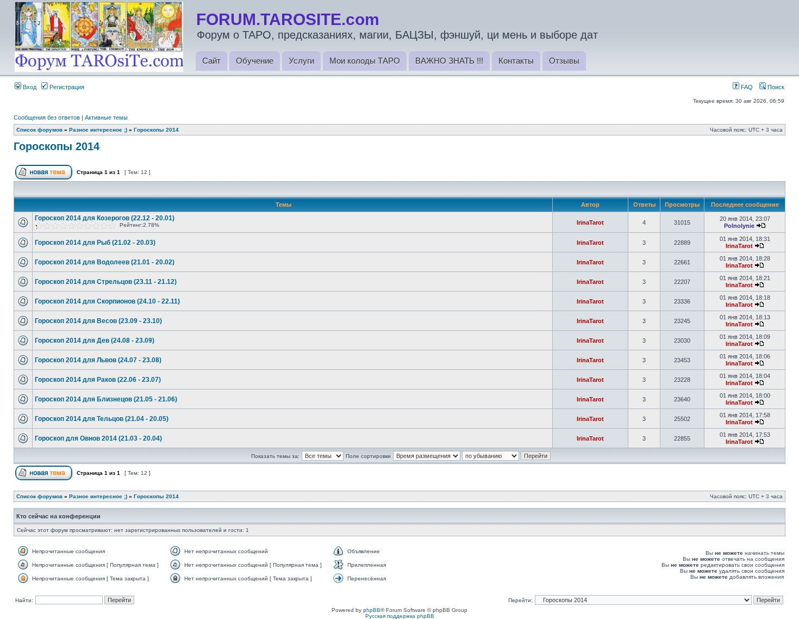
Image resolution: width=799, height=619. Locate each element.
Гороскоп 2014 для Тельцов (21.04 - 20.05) (101, 419)
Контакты (516, 60)
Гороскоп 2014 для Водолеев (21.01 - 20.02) (104, 262)
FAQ (746, 87)
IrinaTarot (590, 222)
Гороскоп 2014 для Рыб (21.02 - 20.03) (95, 242)
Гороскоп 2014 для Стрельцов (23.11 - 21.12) (106, 282)
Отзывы (564, 60)
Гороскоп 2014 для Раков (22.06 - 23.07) (98, 379)
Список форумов (39, 130)
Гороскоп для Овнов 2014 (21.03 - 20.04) (98, 438)
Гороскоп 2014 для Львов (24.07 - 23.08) (98, 360)
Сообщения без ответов (47, 117)
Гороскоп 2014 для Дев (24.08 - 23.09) (94, 340)
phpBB (371, 610)
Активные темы (106, 117)
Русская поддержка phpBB (399, 616)
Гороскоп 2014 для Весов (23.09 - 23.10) (98, 321)
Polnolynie (739, 225)
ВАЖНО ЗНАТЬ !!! (449, 60)
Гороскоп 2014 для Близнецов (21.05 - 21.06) (106, 399)
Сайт (211, 60)
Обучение (254, 60)
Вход (28, 87)
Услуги (301, 60)
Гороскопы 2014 (156, 130)
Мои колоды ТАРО (364, 60)
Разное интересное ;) (98, 130)
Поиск (775, 87)
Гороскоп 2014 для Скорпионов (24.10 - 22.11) (107, 301)
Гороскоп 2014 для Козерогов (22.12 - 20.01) (104, 218)
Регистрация (66, 87)
